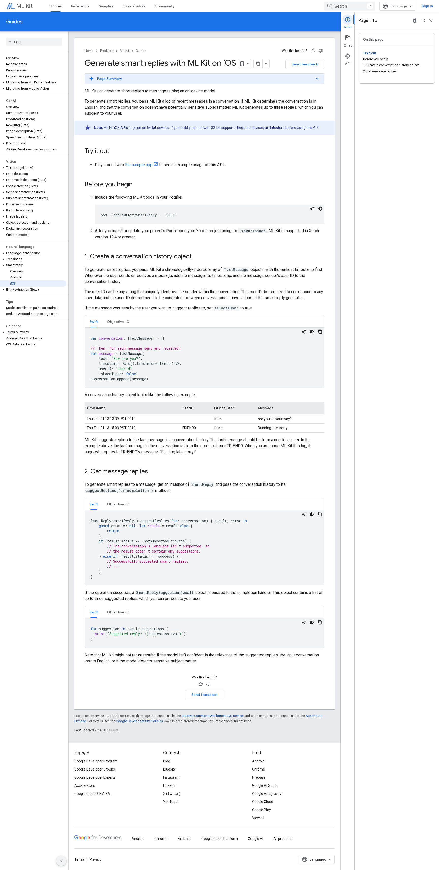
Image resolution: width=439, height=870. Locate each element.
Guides (55, 6)
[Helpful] (313, 51)
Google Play (261, 810)
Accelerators (84, 785)
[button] (33, 82)
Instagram (171, 777)
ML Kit (24, 6)
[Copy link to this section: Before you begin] (137, 185)
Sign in (427, 6)
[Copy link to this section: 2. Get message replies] (153, 472)
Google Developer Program (96, 761)
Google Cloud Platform (219, 838)
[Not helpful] (320, 51)
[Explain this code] (312, 209)
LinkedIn (169, 785)
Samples (106, 6)
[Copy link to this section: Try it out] (114, 151)
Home (89, 51)
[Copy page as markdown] (258, 63)
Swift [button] (93, 321)
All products (282, 838)
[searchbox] (34, 42)
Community (165, 6)
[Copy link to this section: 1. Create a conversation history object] (197, 257)
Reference (80, 6)
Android (258, 761)
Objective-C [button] (118, 321)
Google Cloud (262, 802)
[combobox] (349, 6)
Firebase (259, 777)
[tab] (93, 321)
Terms (79, 859)
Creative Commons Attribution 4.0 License (212, 716)
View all (258, 818)
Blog (166, 761)
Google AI (255, 838)
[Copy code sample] (320, 332)
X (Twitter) (171, 794)
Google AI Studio (265, 785)
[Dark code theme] (320, 209)
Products (106, 51)
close (431, 21)
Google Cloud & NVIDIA (92, 794)
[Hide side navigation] (61, 861)
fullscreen (423, 21)
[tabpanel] (204, 358)
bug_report (415, 21)
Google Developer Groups (94, 769)
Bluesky (169, 769)
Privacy (95, 859)
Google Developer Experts (95, 777)
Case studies (134, 6)
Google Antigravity (266, 794)
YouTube (170, 802)
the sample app (138, 164)
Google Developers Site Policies (139, 721)
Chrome (258, 769)
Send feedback (305, 64)
